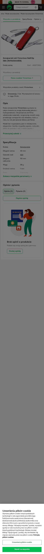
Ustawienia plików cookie (22, 542)
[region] (22, 529)
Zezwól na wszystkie (22, 549)
